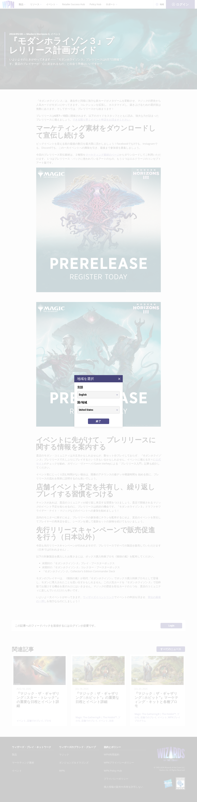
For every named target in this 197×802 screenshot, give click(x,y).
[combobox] (95, 394)
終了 (98, 421)
